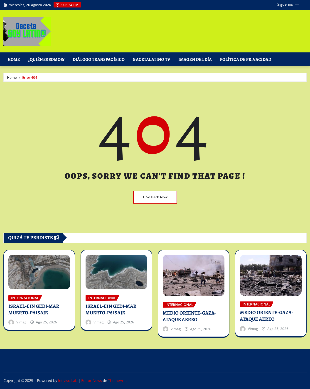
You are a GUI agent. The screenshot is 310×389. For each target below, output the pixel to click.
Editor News (91, 380)
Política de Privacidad (245, 59)
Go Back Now (156, 197)
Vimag (21, 322)
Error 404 (29, 77)
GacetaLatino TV (151, 59)
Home (13, 59)
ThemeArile (118, 380)
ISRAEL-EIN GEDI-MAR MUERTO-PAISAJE (33, 309)
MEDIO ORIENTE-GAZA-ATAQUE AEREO (189, 316)
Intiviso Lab (67, 380)
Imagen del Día (195, 59)
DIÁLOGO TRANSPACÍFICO (99, 59)
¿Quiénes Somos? (46, 59)
